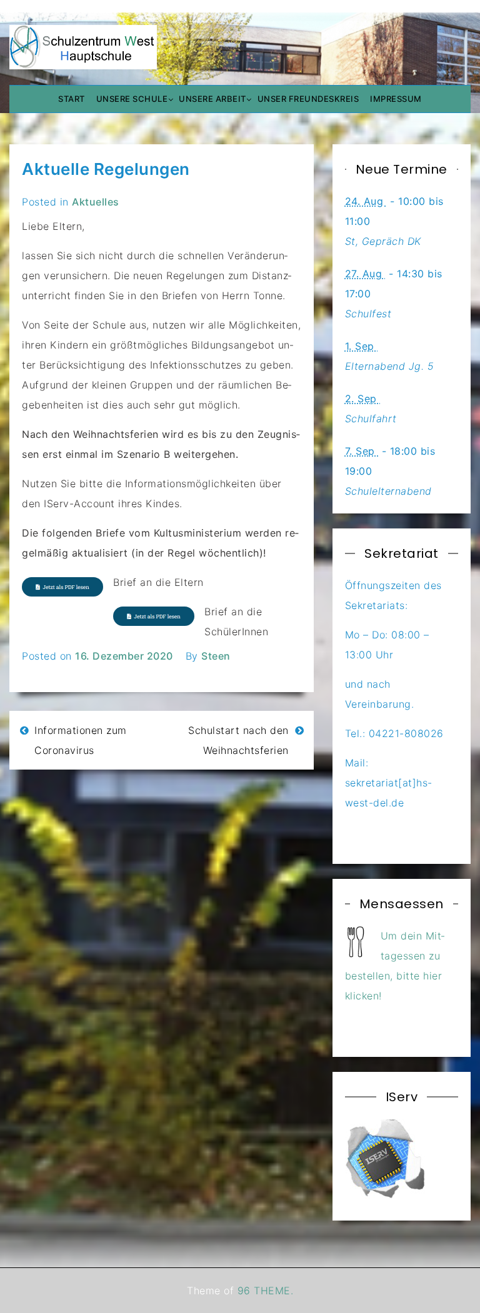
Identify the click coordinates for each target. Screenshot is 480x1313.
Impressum (396, 99)
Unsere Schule (132, 99)
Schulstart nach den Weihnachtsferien (238, 740)
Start (71, 99)
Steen (216, 656)
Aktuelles (95, 202)
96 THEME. (266, 1290)
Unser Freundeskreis (308, 99)
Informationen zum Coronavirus (80, 740)
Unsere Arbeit (212, 99)
